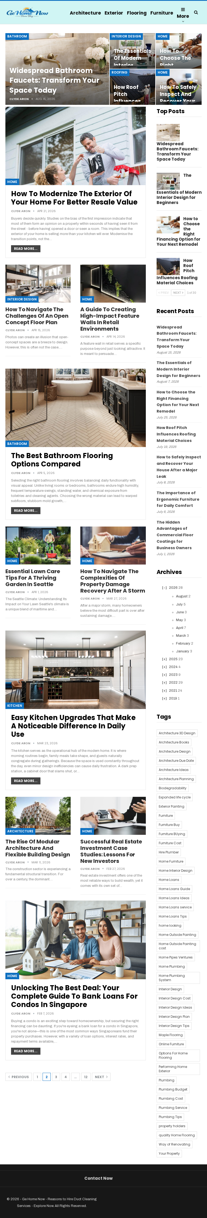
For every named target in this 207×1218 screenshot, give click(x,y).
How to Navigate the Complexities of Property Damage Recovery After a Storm (112, 581)
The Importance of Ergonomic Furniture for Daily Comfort (178, 499)
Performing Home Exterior (173, 1068)
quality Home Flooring (177, 1135)
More (183, 16)
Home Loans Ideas (174, 898)
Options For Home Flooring (173, 1055)
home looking (170, 925)
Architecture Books (174, 742)
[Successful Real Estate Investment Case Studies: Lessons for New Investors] (113, 816)
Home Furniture (171, 861)
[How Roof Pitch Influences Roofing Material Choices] (168, 266)
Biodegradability (173, 788)
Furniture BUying (172, 834)
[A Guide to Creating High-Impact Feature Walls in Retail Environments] (113, 284)
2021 (173, 691)
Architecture (85, 13)
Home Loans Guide (174, 889)
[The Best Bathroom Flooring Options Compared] (75, 408)
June (180, 612)
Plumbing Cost (171, 1098)
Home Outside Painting (177, 934)
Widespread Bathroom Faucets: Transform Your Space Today (54, 80)
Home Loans (169, 879)
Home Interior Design (175, 870)
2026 (173, 588)
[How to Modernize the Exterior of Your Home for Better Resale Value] (75, 146)
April (179, 628)
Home (163, 36)
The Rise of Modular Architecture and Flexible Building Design (37, 848)
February (183, 643)
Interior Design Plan (174, 1016)
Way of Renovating (174, 1144)
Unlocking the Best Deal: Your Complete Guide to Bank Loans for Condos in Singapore (74, 996)
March (181, 636)
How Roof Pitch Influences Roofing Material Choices (176, 434)
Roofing (119, 72)
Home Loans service (175, 907)
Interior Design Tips (174, 1025)
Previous (20, 1077)
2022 (173, 682)
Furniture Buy (169, 824)
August (182, 596)
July (179, 604)
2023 (173, 675)
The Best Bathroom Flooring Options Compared (62, 460)
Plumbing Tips (170, 1117)
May (179, 620)
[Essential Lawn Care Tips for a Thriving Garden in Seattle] (38, 546)
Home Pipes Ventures (176, 957)
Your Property (169, 1153)
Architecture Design (175, 751)
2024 (173, 667)
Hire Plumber (169, 852)
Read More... (25, 248)
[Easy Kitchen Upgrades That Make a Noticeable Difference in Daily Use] (75, 670)
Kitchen (14, 705)
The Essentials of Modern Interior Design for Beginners (132, 65)
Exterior (114, 13)
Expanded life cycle (175, 797)
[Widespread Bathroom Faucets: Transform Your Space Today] (168, 132)
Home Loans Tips (173, 916)
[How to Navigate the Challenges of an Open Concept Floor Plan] (38, 284)
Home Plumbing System (172, 977)
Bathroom (17, 36)
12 (86, 1077)
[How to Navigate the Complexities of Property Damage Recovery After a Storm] (113, 546)
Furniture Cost (170, 843)
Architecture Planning (176, 779)
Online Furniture (171, 1044)
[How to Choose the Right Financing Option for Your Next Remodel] (168, 224)
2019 (173, 698)
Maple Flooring (171, 1035)
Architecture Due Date (176, 760)
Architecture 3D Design (177, 733)
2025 (173, 659)
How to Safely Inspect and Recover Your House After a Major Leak (178, 101)
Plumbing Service (173, 1107)
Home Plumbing (172, 966)
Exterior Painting (171, 806)
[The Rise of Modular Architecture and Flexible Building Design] (38, 816)
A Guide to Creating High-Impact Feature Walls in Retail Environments (109, 319)
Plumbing (166, 1080)
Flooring (137, 13)
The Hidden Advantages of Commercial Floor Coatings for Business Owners (175, 535)
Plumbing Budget (173, 1089)
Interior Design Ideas (175, 1007)
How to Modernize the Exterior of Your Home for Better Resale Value (74, 198)
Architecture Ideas (174, 769)
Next (100, 1077)
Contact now (98, 1178)
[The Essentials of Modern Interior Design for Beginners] (168, 181)
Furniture (161, 13)
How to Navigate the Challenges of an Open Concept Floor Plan (36, 316)
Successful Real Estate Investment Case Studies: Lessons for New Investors (111, 851)
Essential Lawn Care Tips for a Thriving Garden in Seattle (32, 578)
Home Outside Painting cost (177, 946)
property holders (172, 1126)
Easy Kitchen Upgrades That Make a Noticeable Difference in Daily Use (73, 726)
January (182, 651)
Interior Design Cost (175, 998)
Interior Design (126, 36)
